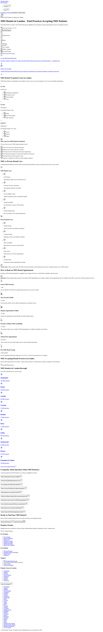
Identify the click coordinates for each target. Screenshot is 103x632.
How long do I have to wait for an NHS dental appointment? (14, 500)
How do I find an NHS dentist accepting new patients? (13, 488)
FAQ (2, 12)
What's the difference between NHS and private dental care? (14, 496)
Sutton (5, 620)
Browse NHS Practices (6, 521)
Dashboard (6, 555)
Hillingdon (6, 616)
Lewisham (6, 608)
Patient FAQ (7, 539)
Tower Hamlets (7, 575)
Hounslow (6, 614)
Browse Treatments (8, 538)
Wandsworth (7, 597)
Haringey (6, 607)
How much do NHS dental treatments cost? (10, 480)
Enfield (5, 603)
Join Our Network (8, 551)
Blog (4, 12)
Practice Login (7, 553)
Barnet (5, 599)
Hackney (6, 579)
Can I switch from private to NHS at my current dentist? (13, 504)
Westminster (6, 571)
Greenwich (6, 580)
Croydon (6, 600)
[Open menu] (2, 15)
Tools (5, 9)
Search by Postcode (18, 521)
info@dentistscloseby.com (11, 561)
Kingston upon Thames (9, 623)
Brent (5, 604)
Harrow (5, 615)
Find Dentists (15, 12)
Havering (6, 618)
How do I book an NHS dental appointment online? (12, 511)
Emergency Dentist (8, 541)
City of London (7, 627)
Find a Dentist (7, 537)
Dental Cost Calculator (9, 545)
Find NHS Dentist (7, 30)
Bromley (6, 612)
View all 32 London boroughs (8, 466)
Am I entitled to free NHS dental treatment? (10, 484)
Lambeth (6, 577)
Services (6, 6)
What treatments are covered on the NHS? (10, 492)
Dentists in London (8, 542)
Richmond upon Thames (9, 624)
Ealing (5, 601)
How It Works (4, 2)
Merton (5, 619)
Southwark (6, 576)
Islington (6, 573)
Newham (6, 605)
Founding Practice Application (11, 552)
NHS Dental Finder (8, 543)
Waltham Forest (7, 609)
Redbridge (6, 611)
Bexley (5, 622)
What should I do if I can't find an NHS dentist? (11, 508)
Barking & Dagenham (9, 626)
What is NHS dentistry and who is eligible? (10, 476)
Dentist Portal (22, 12)
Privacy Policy (7, 563)
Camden (6, 572)
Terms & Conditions (8, 565)
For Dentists (8, 12)
